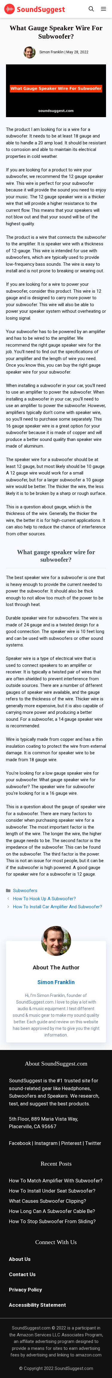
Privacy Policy (25, 1290)
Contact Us (22, 1274)
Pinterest (71, 1143)
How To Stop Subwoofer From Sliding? (52, 1221)
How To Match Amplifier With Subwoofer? (55, 1181)
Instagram (46, 1143)
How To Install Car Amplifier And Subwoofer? (57, 906)
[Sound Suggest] (35, 9)
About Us (19, 1259)
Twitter (93, 1143)
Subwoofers (25, 890)
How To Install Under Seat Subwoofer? (52, 1191)
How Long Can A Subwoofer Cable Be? (52, 1211)
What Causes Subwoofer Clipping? (47, 1201)
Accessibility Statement (37, 1305)
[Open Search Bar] (91, 9)
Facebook (20, 1143)
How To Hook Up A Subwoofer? (44, 898)
